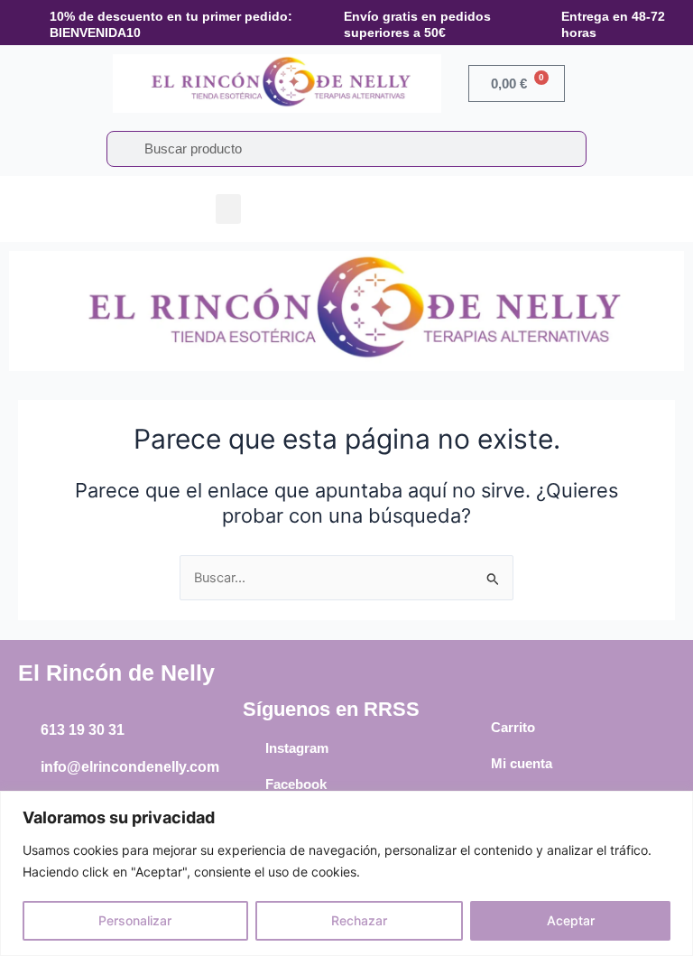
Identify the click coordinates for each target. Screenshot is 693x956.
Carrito (513, 727)
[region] (346, 873)
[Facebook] (252, 784)
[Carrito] (477, 728)
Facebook (296, 784)
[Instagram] (252, 748)
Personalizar (134, 920)
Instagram (296, 748)
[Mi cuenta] (477, 764)
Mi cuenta (521, 763)
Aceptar (571, 920)
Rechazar (359, 920)
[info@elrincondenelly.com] (27, 767)
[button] (228, 209)
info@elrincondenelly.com (130, 767)
